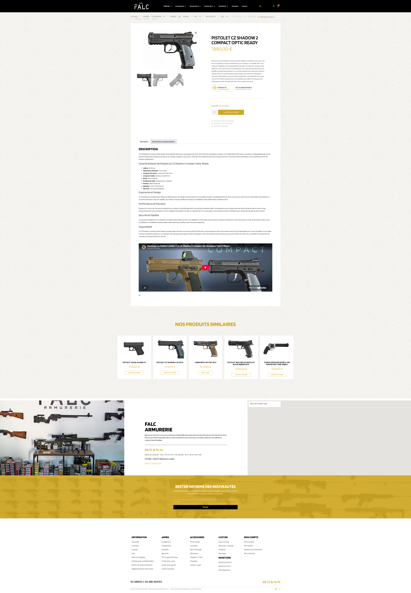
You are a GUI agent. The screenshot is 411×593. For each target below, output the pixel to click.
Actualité (135, 542)
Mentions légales (138, 557)
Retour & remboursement (142, 565)
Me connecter (249, 553)
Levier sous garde (169, 565)
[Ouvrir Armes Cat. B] (200, 6)
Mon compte (249, 542)
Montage (222, 553)
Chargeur (193, 561)
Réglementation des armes (142, 569)
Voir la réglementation (243, 87)
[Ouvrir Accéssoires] (185, 6)
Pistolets (165, 549)
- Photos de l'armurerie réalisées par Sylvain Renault (185, 589)
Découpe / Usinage (226, 546)
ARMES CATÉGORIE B (154, 16)
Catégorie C (166, 542)
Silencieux (194, 553)
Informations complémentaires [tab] (163, 142)
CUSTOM (223, 537)
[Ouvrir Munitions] (227, 6)
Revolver (165, 553)
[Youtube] (276, 589)
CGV (133, 553)
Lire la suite (205, 372)
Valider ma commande (253, 549)
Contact (135, 549)
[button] (196, 33)
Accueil (134, 16)
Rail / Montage (196, 549)
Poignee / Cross (196, 557)
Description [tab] (144, 142)
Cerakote (222, 549)
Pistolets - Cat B (217, 16)
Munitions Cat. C (225, 566)
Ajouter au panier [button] (134, 372)
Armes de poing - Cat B (185, 16)
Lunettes (193, 546)
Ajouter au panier (231, 112)
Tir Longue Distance (170, 557)
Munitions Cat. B (225, 562)
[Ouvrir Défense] (171, 6)
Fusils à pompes (168, 569)
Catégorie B (166, 546)
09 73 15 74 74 (154, 450)
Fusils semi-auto (168, 561)
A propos (135, 546)
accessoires (197, 537)
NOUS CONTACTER (153, 463)
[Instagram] (279, 589)
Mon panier (248, 546)
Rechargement (224, 570)
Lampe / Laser (195, 565)
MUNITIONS (225, 557)
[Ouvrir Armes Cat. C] (214, 6)
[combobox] (266, 6)
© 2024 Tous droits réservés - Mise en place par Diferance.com (150, 589)
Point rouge (195, 542)
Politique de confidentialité (142, 561)
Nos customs (224, 542)
